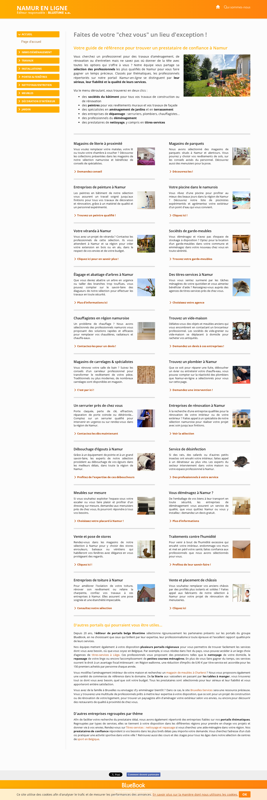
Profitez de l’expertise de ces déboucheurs (105, 477)
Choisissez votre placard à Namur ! (100, 521)
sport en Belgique (88, 739)
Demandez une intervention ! (192, 390)
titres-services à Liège (106, 655)
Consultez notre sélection (94, 608)
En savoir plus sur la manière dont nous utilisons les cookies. (195, 794)
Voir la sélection (183, 433)
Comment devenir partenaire (143, 774)
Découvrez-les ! (182, 171)
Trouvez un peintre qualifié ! (96, 215)
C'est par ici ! (85, 390)
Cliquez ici (179, 608)
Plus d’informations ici (92, 302)
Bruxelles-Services (201, 690)
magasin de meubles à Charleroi (186, 672)
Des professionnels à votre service (195, 477)
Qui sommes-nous (237, 7)
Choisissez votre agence (188, 302)
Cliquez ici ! (180, 215)
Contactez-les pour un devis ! (96, 346)
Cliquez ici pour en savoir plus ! (97, 259)
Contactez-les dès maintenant (97, 433)
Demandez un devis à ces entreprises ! (198, 346)
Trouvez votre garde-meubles (192, 259)
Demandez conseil (89, 171)
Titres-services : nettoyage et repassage (150, 727)
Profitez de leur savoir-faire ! (191, 564)
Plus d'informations (185, 521)
